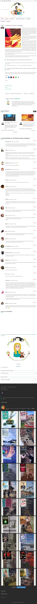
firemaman (7, 280)
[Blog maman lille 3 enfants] (18, 348)
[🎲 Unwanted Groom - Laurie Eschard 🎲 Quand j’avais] (27, 419)
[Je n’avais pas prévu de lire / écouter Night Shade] (27, 437)
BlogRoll (8, 21)
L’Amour (6, 87)
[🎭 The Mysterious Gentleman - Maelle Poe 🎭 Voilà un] (27, 454)
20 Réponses (26, 93)
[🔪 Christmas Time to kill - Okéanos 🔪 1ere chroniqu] (27, 559)
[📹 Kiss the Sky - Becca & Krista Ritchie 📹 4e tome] (9, 489)
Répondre (34, 140)
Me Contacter (18, 366)
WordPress (22, 602)
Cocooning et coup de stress (29, 122)
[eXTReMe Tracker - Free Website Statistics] (2, 393)
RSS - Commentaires (4, 389)
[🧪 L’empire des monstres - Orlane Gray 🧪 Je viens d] (9, 559)
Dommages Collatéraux (8, 85)
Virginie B (7, 260)
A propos (6, 18)
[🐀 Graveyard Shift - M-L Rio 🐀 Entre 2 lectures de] (9, 542)
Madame (7, 180)
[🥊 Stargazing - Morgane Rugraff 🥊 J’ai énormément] (27, 472)
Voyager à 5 (3, 21)
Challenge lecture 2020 (20, 18)
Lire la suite (33, 130)
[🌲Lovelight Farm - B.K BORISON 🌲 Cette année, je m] (9, 577)
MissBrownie (32, 93)
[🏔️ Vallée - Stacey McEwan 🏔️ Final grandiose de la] (9, 472)
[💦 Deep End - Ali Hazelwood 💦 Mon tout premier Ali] (9, 454)
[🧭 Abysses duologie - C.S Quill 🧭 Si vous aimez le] (9, 507)
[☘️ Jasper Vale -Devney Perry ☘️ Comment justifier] (27, 577)
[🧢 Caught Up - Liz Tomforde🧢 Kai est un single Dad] (27, 524)
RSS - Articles (3, 388)
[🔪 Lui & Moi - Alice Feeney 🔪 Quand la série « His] (27, 507)
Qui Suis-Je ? (12, 18)
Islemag (14, 602)
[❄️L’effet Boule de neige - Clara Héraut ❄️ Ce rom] (27, 542)
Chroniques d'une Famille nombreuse (16, 93)
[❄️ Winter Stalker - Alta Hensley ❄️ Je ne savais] (9, 524)
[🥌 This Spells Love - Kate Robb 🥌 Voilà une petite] (9, 419)
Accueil (2, 18)
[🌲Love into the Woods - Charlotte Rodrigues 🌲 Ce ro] (9, 437)
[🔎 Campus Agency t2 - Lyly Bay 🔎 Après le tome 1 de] (27, 489)
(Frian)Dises (28, 18)
